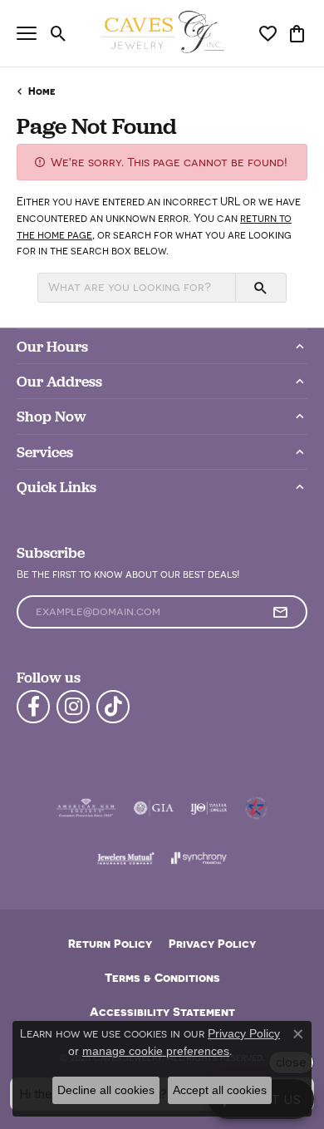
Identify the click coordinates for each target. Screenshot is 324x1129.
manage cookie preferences (155, 1051)
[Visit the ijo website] (209, 808)
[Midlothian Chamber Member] (255, 808)
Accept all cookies (220, 1090)
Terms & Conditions (162, 977)
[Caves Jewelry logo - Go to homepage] (162, 33)
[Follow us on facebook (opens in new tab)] (33, 706)
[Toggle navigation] (26, 33)
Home (42, 91)
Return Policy (110, 943)
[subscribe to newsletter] (280, 612)
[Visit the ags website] (86, 808)
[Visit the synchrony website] (198, 858)
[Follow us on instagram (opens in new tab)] (73, 706)
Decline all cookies (106, 1090)
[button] (58, 33)
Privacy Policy (212, 943)
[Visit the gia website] (154, 808)
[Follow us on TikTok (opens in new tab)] (113, 706)
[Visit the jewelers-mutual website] (126, 858)
